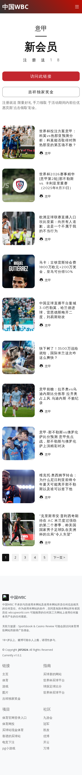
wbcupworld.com (18, 612)
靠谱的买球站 (11, 736)
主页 (5, 674)
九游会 (47, 718)
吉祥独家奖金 (41, 91)
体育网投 (8, 724)
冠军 (46, 724)
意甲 (48, 153)
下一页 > (59, 557)
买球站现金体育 (13, 730)
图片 (5, 692)
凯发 (46, 730)
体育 (5, 680)
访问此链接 (41, 76)
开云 (46, 742)
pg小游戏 (8, 748)
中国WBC (15, 6)
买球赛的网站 (52, 674)
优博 (46, 736)
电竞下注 (8, 742)
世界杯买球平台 (54, 680)
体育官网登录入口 (14, 718)
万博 (46, 748)
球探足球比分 (52, 686)
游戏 (5, 686)
